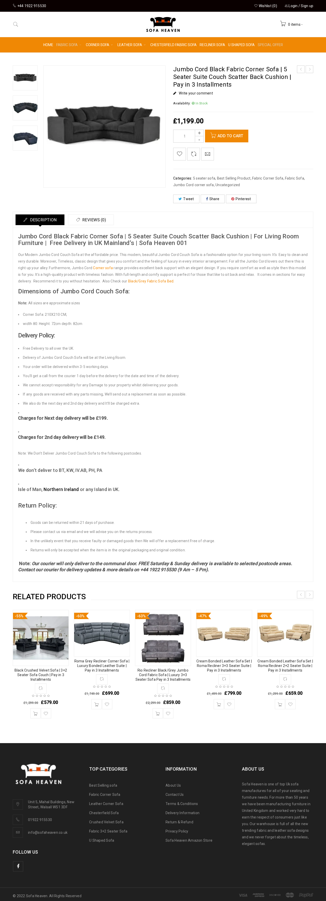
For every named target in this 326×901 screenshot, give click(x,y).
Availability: (182, 103)
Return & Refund (179, 822)
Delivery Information (182, 813)
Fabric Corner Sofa (267, 178)
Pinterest (243, 199)
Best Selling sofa (103, 785)
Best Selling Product (234, 178)
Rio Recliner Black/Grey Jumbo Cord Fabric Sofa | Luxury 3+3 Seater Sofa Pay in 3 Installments (163, 674)
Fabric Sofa (294, 178)
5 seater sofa (204, 178)
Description (43, 219)
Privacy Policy (177, 831)
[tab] (40, 219)
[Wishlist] (179, 154)
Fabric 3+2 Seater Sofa (108, 831)
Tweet (188, 199)
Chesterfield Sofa (104, 813)
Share (214, 199)
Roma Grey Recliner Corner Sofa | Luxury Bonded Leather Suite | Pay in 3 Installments (101, 665)
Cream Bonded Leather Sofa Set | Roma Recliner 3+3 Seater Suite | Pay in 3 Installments (224, 665)
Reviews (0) (93, 219)
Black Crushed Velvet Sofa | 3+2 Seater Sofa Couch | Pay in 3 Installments (41, 674)
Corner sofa (103, 268)
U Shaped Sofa (101, 840)
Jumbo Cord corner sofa (193, 185)
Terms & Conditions (182, 804)
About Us (173, 785)
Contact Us (175, 795)
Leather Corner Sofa (106, 804)
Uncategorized (227, 185)
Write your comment (196, 93)
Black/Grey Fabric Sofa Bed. (151, 281)
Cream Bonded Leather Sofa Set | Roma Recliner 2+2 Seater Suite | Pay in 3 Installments (285, 665)
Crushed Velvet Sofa (106, 822)
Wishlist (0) (267, 6)
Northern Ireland (61, 489)
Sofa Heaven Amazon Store (189, 840)
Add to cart (230, 135)
